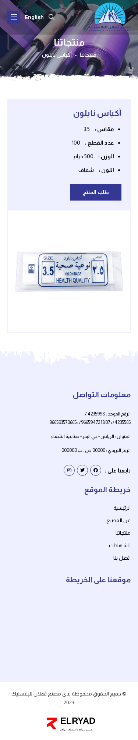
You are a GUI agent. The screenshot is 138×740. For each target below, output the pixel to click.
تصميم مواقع (85, 729)
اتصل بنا (122, 558)
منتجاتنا (88, 55)
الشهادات (120, 545)
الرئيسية (122, 508)
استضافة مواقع (68, 729)
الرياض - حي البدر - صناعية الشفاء (82, 436)
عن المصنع (118, 520)
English (34, 17)
